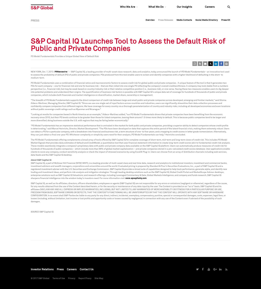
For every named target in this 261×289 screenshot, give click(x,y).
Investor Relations (42, 269)
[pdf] (194, 63)
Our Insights (184, 7)
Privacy (71, 278)
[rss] (200, 63)
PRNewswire (61, 72)
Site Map (99, 278)
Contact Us (86, 269)
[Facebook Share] (221, 63)
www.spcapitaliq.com (136, 178)
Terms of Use (59, 278)
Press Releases (165, 20)
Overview (150, 20)
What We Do (156, 7)
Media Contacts (184, 20)
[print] (226, 63)
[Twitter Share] (210, 63)
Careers (210, 7)
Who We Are (127, 7)
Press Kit (225, 20)
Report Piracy (84, 278)
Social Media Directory (206, 20)
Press (60, 269)
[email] (205, 63)
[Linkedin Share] (216, 63)
